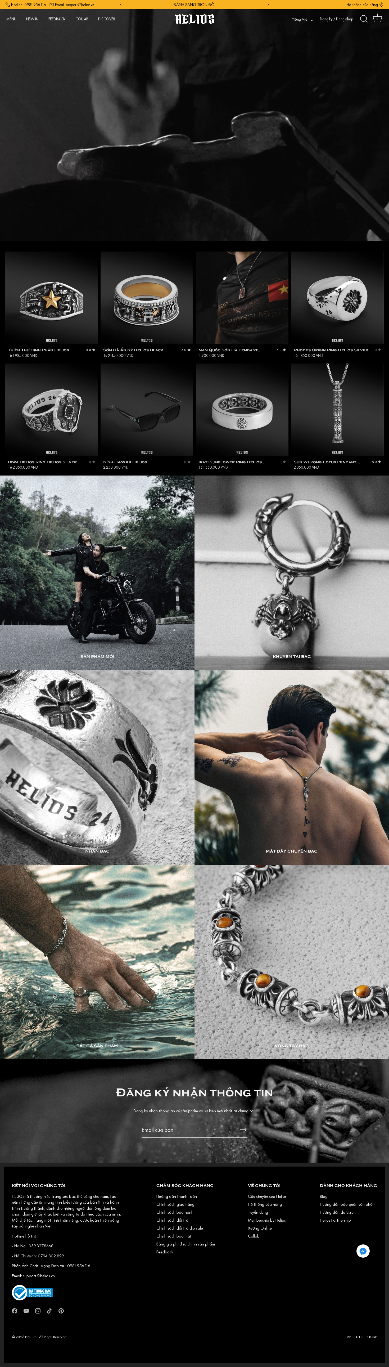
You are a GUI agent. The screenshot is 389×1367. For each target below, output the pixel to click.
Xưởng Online (260, 1228)
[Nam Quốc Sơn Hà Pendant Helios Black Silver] (242, 298)
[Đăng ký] (243, 1130)
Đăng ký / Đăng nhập (336, 19)
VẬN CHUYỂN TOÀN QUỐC (194, 4)
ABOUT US (355, 1336)
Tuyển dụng (258, 1212)
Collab (254, 1236)
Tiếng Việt (300, 19)
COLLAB (81, 19)
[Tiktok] (49, 1310)
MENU (11, 19)
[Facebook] (14, 1310)
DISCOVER (106, 19)
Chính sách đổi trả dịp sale (179, 1228)
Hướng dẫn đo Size (337, 1212)
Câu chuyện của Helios (267, 1196)
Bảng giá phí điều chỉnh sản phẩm (185, 1244)
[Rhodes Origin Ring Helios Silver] (337, 298)
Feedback (164, 1252)
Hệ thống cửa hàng (362, 4)
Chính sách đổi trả (172, 1220)
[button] (363, 1251)
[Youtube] (26, 1310)
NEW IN (32, 19)
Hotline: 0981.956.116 (28, 4)
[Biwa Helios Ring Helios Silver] (51, 410)
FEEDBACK (56, 19)
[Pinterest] (61, 1310)
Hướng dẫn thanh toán (176, 1196)
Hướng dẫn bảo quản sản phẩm (348, 1204)
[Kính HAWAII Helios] (147, 410)
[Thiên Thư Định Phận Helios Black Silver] (51, 298)
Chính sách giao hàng (175, 1204)
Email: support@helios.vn (74, 4)
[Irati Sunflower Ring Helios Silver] (242, 410)
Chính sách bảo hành (174, 1212)
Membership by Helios (267, 1220)
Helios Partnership (335, 1220)
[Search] (364, 19)
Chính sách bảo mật (174, 1236)
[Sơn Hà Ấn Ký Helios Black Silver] (147, 298)
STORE (372, 1336)
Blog (324, 1196)
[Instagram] (37, 1310)
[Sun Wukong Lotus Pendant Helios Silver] (337, 410)
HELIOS (31, 1336)
